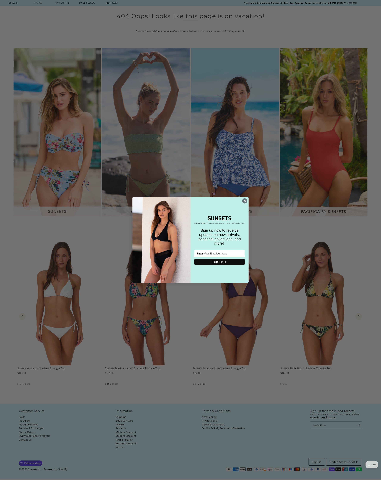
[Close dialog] (244, 200)
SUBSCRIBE (220, 262)
